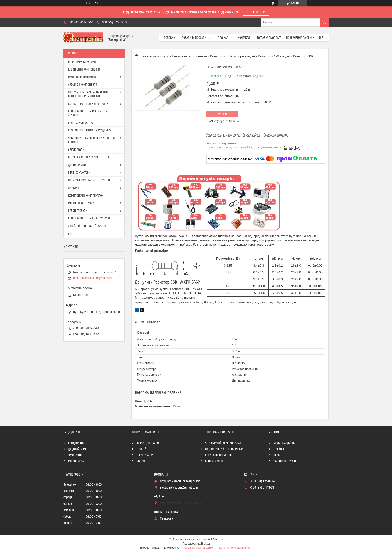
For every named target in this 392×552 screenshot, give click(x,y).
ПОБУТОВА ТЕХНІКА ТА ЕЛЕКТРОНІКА (89, 180)
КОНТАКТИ (256, 12)
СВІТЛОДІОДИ (76, 150)
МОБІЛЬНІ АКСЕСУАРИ (81, 203)
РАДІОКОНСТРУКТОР (285, 461)
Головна (169, 38)
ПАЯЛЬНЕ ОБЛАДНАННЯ (82, 77)
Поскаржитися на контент (199, 547)
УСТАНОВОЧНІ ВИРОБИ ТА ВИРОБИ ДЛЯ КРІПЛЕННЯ (91, 140)
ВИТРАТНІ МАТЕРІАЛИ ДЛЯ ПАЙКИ (88, 104)
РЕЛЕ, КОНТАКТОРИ (79, 173)
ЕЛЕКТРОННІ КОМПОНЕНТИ (84, 69)
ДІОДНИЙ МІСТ (77, 449)
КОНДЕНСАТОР (76, 443)
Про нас (223, 38)
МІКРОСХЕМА (76, 461)
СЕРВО (277, 455)
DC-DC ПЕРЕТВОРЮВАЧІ (82, 62)
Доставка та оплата (268, 38)
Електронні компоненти (189, 56)
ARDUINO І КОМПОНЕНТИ (82, 85)
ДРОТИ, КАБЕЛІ (77, 165)
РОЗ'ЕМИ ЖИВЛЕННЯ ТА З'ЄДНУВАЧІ (90, 130)
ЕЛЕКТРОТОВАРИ (77, 211)
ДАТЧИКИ (73, 188)
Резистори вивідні (242, 56)
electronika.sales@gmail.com (92, 278)
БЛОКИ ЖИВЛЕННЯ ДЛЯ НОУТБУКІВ (89, 218)
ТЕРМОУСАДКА (145, 455)
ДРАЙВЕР (279, 449)
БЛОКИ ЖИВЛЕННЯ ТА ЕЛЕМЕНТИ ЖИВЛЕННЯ (88, 113)
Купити (222, 114)
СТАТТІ (71, 234)
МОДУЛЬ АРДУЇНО (284, 443)
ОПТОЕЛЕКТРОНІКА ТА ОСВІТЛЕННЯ (88, 157)
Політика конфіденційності (235, 547)
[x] (142, 311)
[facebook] (137, 311)
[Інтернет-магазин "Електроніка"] (83, 38)
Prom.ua (218, 539)
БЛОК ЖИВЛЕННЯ (215, 461)
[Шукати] (324, 22)
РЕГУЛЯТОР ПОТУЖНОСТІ (220, 455)
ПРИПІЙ (141, 449)
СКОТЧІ (141, 461)
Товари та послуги (194, 38)
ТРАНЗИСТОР (75, 455)
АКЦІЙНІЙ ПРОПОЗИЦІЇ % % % (87, 226)
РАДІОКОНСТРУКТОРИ (81, 123)
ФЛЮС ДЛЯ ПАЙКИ (148, 443)
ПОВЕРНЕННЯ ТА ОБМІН (300, 38)
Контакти (244, 38)
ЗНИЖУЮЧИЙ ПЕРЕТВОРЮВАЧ (223, 443)
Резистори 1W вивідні (274, 56)
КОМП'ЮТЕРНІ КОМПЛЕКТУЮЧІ (86, 195)
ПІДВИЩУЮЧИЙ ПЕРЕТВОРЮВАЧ (224, 449)
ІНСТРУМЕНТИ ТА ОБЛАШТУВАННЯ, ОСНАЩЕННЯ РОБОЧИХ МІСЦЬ (88, 94)
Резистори (217, 56)
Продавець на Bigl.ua (196, 543)
